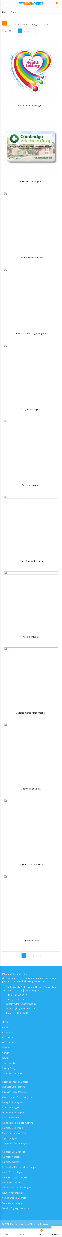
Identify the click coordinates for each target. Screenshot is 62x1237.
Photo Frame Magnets (13, 1172)
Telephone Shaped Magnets (16, 1143)
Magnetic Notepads (12, 1156)
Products (6, 1047)
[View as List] (9, 23)
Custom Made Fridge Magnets (17, 1097)
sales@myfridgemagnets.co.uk (21, 1003)
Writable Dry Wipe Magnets (15, 1208)
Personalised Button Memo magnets (20, 1167)
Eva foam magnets (11, 1107)
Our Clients (7, 1037)
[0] (55, 4)
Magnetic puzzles (10, 1161)
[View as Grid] (4, 23)
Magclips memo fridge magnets (17, 1122)
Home (5, 1021)
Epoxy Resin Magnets (12, 1102)
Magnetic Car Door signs (14, 1151)
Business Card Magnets (13, 1086)
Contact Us (7, 1032)
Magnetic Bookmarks (12, 1127)
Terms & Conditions (12, 1073)
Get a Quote (8, 1042)
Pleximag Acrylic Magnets (14, 1177)
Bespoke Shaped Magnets (15, 1081)
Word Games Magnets (13, 1203)
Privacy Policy (8, 1068)
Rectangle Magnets (11, 1182)
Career (5, 1052)
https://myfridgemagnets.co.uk (21, 1008)
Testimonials (8, 1063)
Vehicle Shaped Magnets (14, 1197)
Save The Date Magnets (14, 1133)
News (5, 1057)
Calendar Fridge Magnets (14, 1091)
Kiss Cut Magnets (10, 1117)
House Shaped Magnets (14, 1112)
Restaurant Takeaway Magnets (17, 1187)
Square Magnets (10, 1138)
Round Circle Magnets (13, 1192)
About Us (6, 1027)
